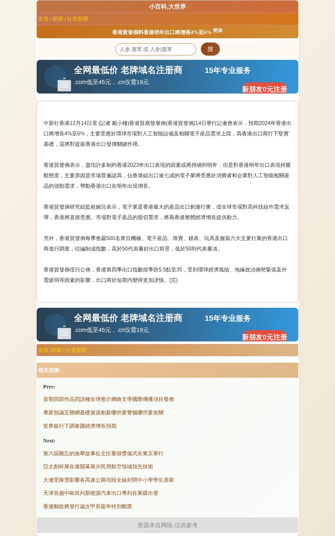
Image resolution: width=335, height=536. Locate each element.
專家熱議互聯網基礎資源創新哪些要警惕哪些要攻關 (103, 412)
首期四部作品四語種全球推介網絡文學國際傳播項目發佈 (108, 399)
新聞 (58, 19)
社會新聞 (77, 19)
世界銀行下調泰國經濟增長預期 (79, 426)
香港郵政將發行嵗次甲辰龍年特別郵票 (87, 506)
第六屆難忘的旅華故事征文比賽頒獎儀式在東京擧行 (103, 453)
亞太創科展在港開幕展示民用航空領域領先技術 (98, 466)
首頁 (43, 19)
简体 (218, 30)
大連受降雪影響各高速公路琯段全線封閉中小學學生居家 (108, 480)
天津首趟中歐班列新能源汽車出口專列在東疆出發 (100, 493)
